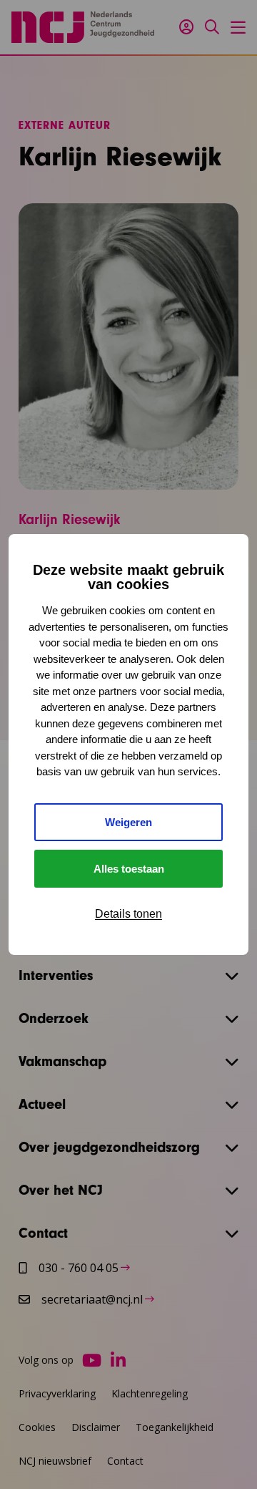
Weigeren (128, 822)
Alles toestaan (129, 869)
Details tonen (128, 914)
